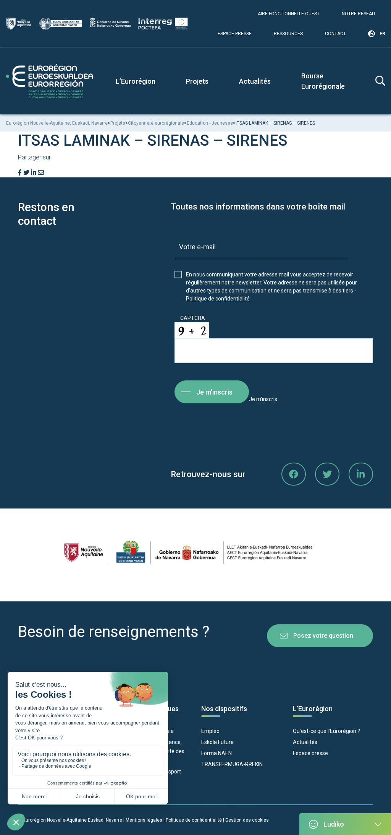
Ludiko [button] (333, 824)
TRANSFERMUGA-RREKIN (232, 764)
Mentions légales (144, 820)
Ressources (288, 33)
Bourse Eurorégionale (323, 81)
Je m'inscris (214, 392)
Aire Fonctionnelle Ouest (289, 13)
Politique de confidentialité (218, 299)
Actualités (255, 81)
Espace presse (235, 33)
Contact (335, 33)
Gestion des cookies (247, 820)
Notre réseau (358, 13)
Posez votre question (323, 635)
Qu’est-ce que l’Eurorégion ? (326, 731)
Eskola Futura (217, 742)
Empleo (210, 731)
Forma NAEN (216, 753)
